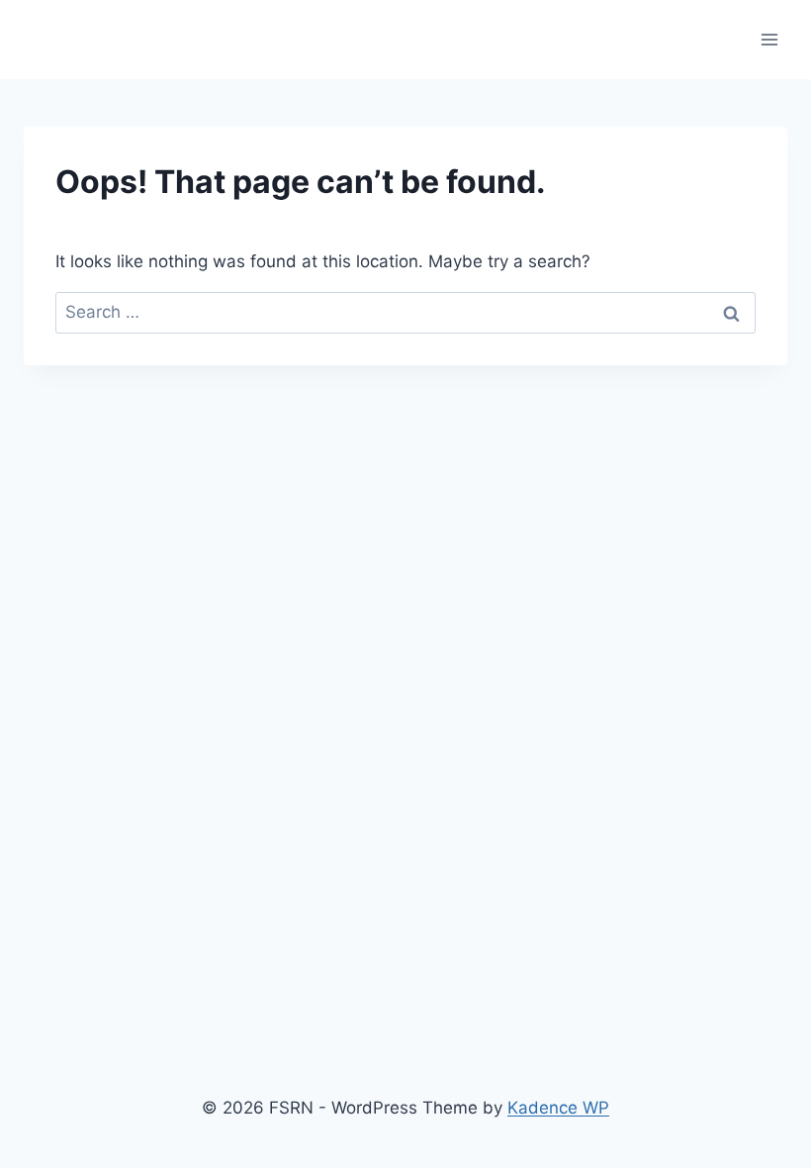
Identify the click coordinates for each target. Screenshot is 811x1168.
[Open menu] (769, 39)
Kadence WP (558, 1108)
